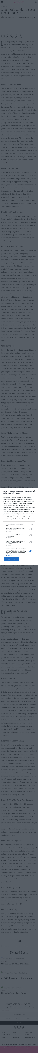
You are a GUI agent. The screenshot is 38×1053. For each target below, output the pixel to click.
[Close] (34, 492)
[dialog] (19, 526)
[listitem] (19, 524)
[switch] (30, 529)
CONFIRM (11, 559)
